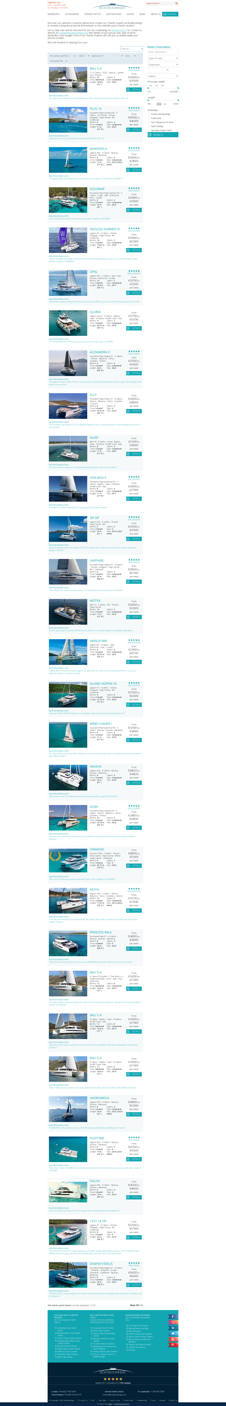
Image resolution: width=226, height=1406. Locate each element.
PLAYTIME (97, 1138)
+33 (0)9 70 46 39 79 (72, 1394)
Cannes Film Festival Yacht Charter (104, 1334)
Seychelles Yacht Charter (67, 1354)
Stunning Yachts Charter (139, 1325)
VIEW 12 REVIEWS (134, 642)
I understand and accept (121, 1404)
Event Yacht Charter (101, 1330)
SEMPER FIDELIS (101, 1264)
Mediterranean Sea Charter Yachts (68, 1334)
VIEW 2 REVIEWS (134, 519)
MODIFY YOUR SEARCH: (159, 47)
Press (153, 1400)
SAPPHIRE (97, 561)
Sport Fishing (157, 126)
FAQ (93, 1400)
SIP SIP (94, 518)
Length (151, 97)
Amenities (153, 110)
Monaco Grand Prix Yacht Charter (103, 1339)
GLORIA (95, 312)
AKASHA (95, 767)
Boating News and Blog (138, 1328)
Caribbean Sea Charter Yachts (67, 1329)
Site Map (102, 1400)
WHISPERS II (98, 149)
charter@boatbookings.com (73, 32)
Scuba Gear (156, 118)
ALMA (94, 807)
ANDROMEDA (99, 1098)
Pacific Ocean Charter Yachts (69, 1338)
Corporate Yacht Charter (103, 1328)
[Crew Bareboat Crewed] (130, 55)
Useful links (128, 1400)
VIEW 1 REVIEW (133, 70)
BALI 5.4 (95, 972)
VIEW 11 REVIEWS (134, 273)
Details (136, 89)
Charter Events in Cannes (103, 1343)
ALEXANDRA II (100, 352)
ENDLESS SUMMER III (105, 229)
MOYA (94, 890)
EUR (150, 86)
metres (159, 104)
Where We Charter (65, 1357)
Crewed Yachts (92, 14)
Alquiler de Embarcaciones (140, 1344)
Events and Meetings (160, 114)
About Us (156, 14)
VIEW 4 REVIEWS (134, 808)
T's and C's (82, 1400)
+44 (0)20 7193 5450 (59, 8)
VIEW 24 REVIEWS (134, 891)
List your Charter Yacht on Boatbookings (104, 1355)
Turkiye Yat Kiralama (137, 1347)
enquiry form (119, 30)
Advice (130, 14)
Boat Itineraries (135, 1331)
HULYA (95, 1181)
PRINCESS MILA (101, 932)
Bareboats (54, 14)
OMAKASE (97, 849)
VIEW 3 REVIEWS (134, 230)
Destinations (113, 14)
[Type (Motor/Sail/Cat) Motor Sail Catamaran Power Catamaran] (163, 67)
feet (165, 104)
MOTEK (95, 601)
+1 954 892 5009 (59, 5)
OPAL (94, 272)
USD (156, 86)
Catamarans (72, 14)
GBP (162, 86)
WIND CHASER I (101, 724)
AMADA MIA (98, 641)
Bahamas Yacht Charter (67, 1351)
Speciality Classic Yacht (161, 130)
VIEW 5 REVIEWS (134, 150)
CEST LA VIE (98, 1221)
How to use (115, 1400)
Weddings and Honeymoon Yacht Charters (104, 1347)
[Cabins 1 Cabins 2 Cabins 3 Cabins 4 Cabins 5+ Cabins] (163, 76)
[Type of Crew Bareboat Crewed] (163, 58)
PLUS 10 (96, 109)
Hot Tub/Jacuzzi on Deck (162, 122)
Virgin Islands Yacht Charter (68, 1348)
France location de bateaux (140, 1334)
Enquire (171, 14)
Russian (132, 1350)
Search (176, 3)
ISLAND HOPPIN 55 (103, 684)
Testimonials (142, 1400)
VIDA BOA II (98, 478)
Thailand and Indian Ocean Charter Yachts (68, 1342)
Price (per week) (156, 81)
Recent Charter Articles (67, 1346)
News (142, 14)
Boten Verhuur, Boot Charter (141, 1336)
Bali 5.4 (95, 69)
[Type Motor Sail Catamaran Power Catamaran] (107, 55)
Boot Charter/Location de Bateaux (139, 1340)
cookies (110, 1404)
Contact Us (54, 2)
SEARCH (158, 135)
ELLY (93, 395)
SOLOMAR (97, 189)
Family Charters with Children (105, 1351)
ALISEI (94, 438)
